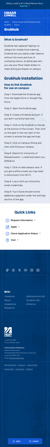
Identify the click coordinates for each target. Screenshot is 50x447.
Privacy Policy (9, 369)
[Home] (10, 14)
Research (9, 307)
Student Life (32, 300)
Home (6, 22)
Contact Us (22, 365)
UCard (16, 25)
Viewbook (9, 296)
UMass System (32, 365)
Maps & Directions (10, 365)
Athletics (31, 303)
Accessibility (19, 369)
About (7, 300)
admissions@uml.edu (16, 358)
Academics (10, 303)
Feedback (29, 369)
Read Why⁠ (24, 6)
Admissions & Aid (35, 296)
